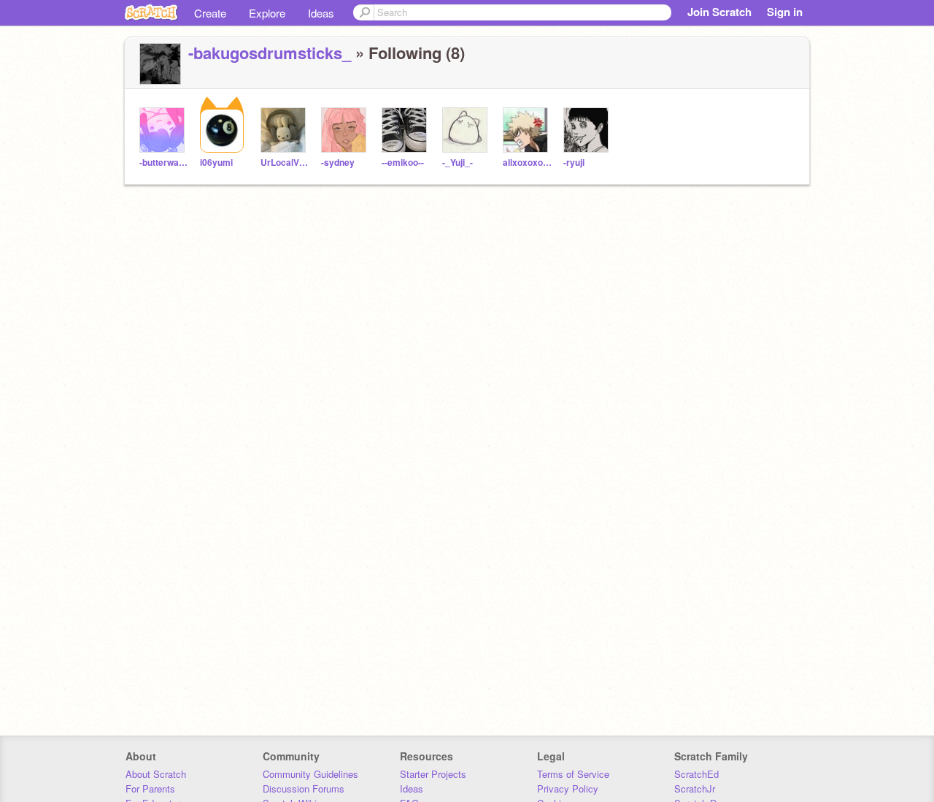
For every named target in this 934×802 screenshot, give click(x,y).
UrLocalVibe (284, 162)
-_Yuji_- (457, 162)
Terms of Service (573, 774)
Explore (267, 12)
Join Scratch (719, 12)
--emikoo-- (403, 162)
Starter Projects (433, 774)
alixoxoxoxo (527, 162)
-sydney (338, 162)
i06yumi (216, 162)
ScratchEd (696, 774)
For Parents (150, 788)
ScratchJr (694, 788)
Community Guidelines (310, 774)
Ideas (321, 12)
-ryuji (573, 162)
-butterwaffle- (163, 162)
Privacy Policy (567, 788)
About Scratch (156, 774)
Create (210, 12)
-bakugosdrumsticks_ (269, 52)
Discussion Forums (303, 788)
